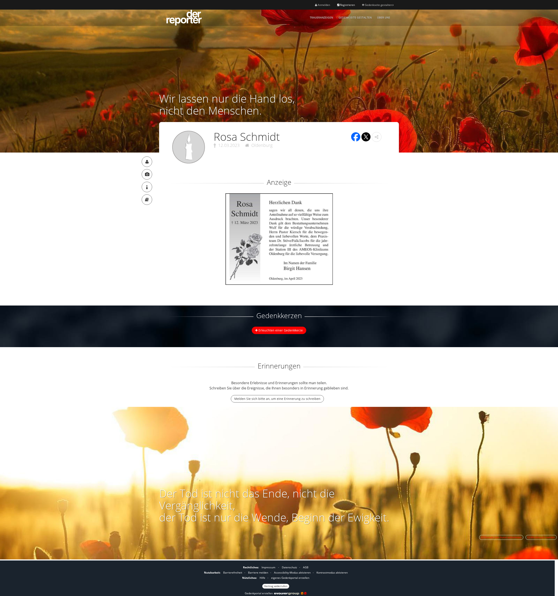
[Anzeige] (147, 174)
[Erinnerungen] (147, 199)
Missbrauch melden (542, 537)
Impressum (268, 567)
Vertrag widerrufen (275, 586)
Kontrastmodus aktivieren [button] (332, 572)
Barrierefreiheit (232, 572)
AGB (305, 567)
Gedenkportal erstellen (259, 593)
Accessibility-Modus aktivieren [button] (292, 572)
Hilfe (262, 578)
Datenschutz (289, 567)
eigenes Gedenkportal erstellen (290, 578)
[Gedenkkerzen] (147, 187)
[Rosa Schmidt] (147, 161)
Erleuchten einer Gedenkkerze (280, 330)
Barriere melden (258, 572)
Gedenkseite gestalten (378, 5)
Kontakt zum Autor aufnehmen (502, 537)
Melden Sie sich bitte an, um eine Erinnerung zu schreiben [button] (277, 399)
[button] (376, 137)
